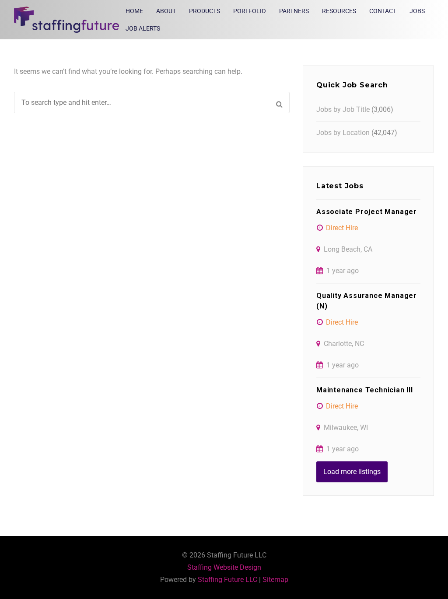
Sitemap (275, 579)
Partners (294, 10)
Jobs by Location (343, 132)
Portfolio (249, 10)
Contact (382, 10)
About (166, 10)
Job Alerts (143, 28)
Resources (339, 10)
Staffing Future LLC (227, 579)
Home (134, 10)
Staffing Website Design (224, 567)
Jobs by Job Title (343, 109)
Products (204, 10)
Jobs (417, 10)
